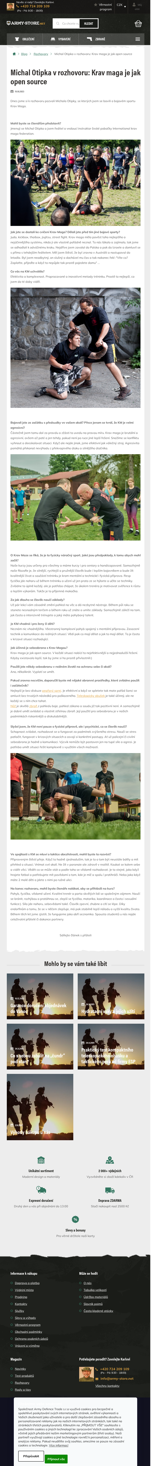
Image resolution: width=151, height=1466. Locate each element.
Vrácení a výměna (27, 1345)
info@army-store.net (117, 1378)
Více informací (58, 1445)
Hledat (88, 23)
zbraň (33, 706)
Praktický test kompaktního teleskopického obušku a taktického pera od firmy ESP (108, 1055)
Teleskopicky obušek (91, 696)
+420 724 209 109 (114, 1369)
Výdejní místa (24, 1290)
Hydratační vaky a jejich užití (108, 1011)
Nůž (13, 706)
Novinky (20, 1369)
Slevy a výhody (25, 1318)
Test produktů (24, 1376)
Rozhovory (22, 1382)
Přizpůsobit (31, 1456)
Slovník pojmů (93, 1304)
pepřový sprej (51, 690)
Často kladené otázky (98, 1311)
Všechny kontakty (107, 1386)
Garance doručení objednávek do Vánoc (38, 1008)
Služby (19, 1311)
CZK (119, 5)
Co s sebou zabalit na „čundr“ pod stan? (37, 1058)
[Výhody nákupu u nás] (40, 1107)
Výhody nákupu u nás (30, 1132)
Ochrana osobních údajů (31, 1338)
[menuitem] (25, 39)
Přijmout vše (56, 1459)
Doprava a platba (27, 1283)
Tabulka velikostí (95, 1290)
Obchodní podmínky (28, 1332)
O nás (88, 1283)
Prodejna (21, 1297)
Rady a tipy (23, 1389)
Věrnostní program (105, 7)
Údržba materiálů (96, 1297)
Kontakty (21, 1304)
